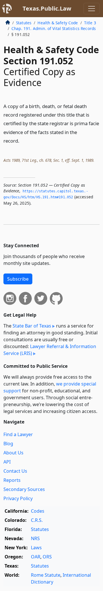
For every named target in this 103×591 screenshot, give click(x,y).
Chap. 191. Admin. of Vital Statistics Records (53, 28)
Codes (37, 511)
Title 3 (90, 22)
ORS (47, 557)
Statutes (23, 22)
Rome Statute (45, 575)
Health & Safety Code (57, 22)
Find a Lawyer (18, 434)
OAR (35, 557)
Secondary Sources (24, 489)
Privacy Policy (18, 498)
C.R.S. (37, 520)
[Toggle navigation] (92, 8)
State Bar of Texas (32, 326)
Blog (8, 443)
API (7, 462)
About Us (13, 453)
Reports (12, 480)
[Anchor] (22, 140)
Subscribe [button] (18, 279)
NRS (35, 538)
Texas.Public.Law (47, 8)
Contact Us (15, 471)
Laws (36, 547)
